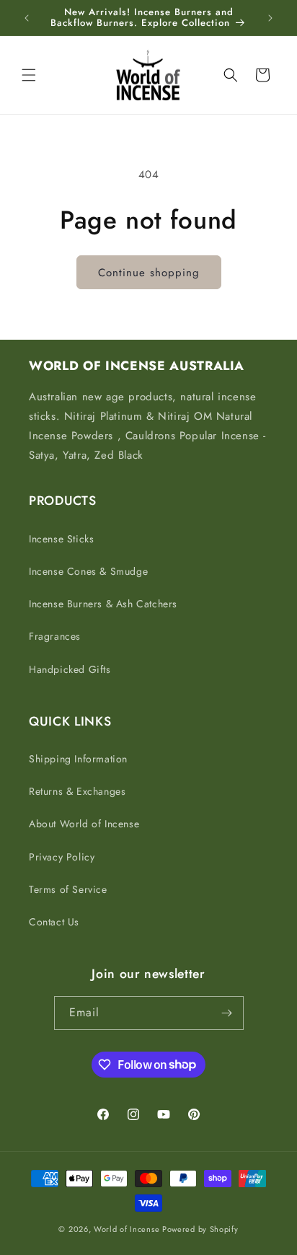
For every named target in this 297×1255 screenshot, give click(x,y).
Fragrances (55, 636)
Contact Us (54, 922)
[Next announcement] (270, 18)
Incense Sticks (61, 539)
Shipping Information (78, 759)
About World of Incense (84, 823)
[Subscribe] (227, 1013)
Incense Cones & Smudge (88, 571)
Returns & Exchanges (77, 791)
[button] (29, 75)
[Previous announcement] (27, 18)
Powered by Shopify (200, 1229)
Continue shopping (149, 273)
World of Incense (126, 1229)
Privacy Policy (61, 857)
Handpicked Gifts (70, 669)
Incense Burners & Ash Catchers (103, 603)
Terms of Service (68, 889)
